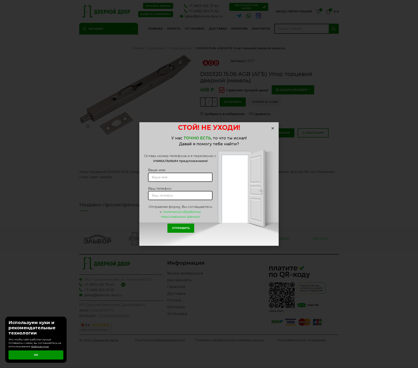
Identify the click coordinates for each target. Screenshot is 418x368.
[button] (272, 128)
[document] (209, 184)
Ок (36, 354)
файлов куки (40, 346)
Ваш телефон (159, 188)
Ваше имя (156, 170)
